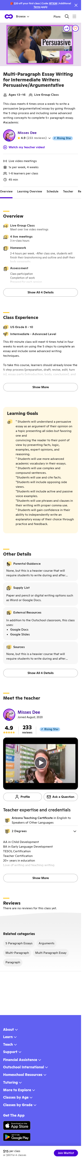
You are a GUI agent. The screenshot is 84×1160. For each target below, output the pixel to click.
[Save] (75, 28)
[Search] (67, 16)
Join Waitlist (66, 1153)
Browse (21, 16)
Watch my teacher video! (27, 147)
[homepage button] (9, 16)
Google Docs (19, 629)
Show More (40, 387)
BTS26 (53, 3)
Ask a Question (63, 797)
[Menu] (74, 16)
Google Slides (20, 634)
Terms (37, 7)
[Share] (66, 28)
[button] (40, 831)
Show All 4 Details (41, 292)
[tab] (6, 191)
